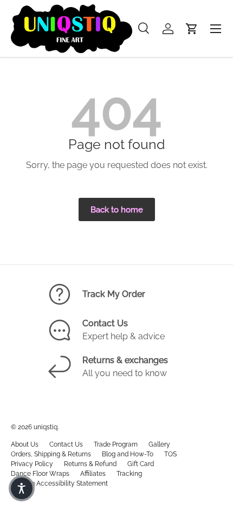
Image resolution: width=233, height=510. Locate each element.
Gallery (159, 444)
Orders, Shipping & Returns (51, 454)
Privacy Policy (32, 464)
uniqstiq (45, 427)
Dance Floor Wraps (40, 473)
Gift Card (140, 464)
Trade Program (116, 444)
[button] (192, 29)
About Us (24, 444)
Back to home (116, 209)
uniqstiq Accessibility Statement (59, 483)
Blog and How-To (127, 454)
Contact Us (66, 444)
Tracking (129, 473)
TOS (170, 454)
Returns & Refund (90, 464)
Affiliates (93, 473)
